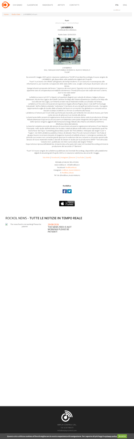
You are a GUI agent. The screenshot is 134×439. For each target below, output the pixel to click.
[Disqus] (67, 299)
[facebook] (65, 193)
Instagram (64, 157)
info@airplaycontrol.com (67, 430)
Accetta (122, 436)
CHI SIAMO (17, 5)
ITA (116, 5)
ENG (125, 5)
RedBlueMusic (71, 167)
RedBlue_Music (68, 172)
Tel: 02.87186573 (67, 427)
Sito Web (46, 157)
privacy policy (111, 436)
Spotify (88, 157)
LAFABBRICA (67, 27)
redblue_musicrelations (71, 170)
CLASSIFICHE (32, 5)
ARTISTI (61, 5)
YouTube (80, 157)
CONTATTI (74, 5)
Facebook (55, 157)
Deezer (72, 157)
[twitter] (69, 193)
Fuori (67, 20)
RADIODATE (48, 5)
